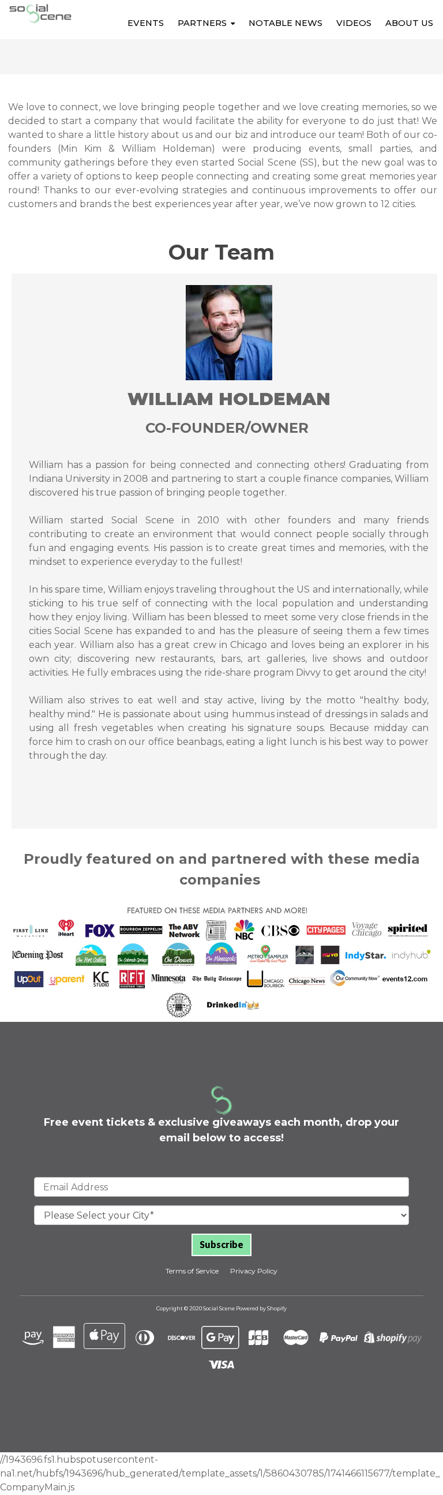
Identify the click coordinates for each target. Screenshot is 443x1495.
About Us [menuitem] (409, 23)
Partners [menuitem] (202, 23)
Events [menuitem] (145, 23)
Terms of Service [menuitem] (192, 1271)
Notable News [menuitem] (285, 23)
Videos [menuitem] (353, 23)
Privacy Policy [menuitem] (253, 1271)
